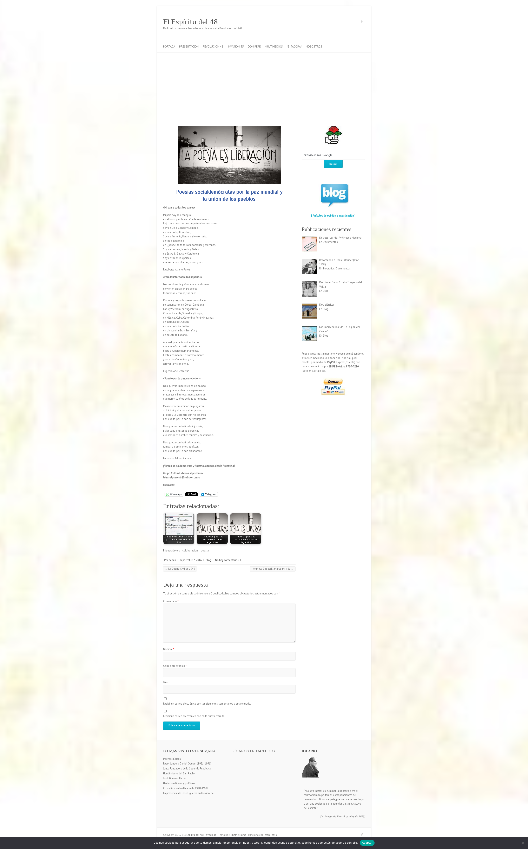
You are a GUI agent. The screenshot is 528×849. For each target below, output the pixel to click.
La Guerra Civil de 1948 (180, 568)
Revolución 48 (213, 46)
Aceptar (367, 842)
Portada (169, 46)
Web (165, 682)
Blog (208, 560)
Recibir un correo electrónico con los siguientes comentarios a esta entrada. (207, 703)
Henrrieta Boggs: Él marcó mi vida (273, 568)
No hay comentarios (227, 560)
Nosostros (314, 46)
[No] (523, 843)
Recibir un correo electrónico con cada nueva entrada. (194, 716)
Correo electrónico (175, 666)
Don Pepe (254, 46)
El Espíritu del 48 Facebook (362, 22)
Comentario (171, 601)
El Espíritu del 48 (190, 22)
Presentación (189, 46)
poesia (205, 550)
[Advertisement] (264, 83)
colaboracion (190, 550)
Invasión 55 (235, 46)
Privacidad (210, 835)
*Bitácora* (294, 46)
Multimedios (274, 46)
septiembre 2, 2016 (191, 560)
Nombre (168, 649)
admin (172, 560)
